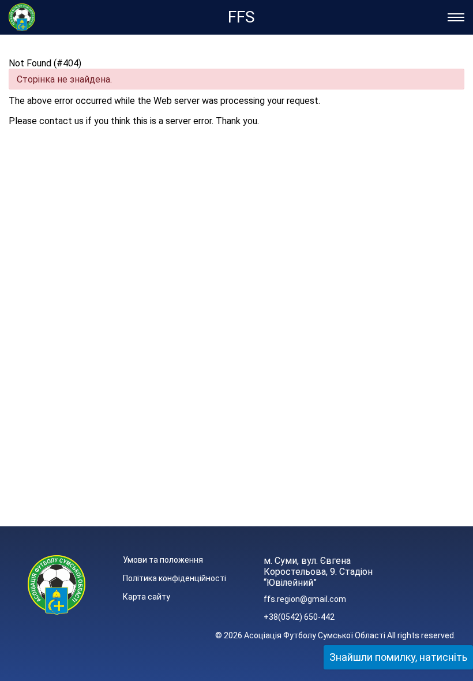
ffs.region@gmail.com (305, 599)
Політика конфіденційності (174, 578)
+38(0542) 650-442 (299, 617)
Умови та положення (163, 559)
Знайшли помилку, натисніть (398, 657)
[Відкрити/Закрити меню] (456, 17)
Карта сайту (146, 596)
